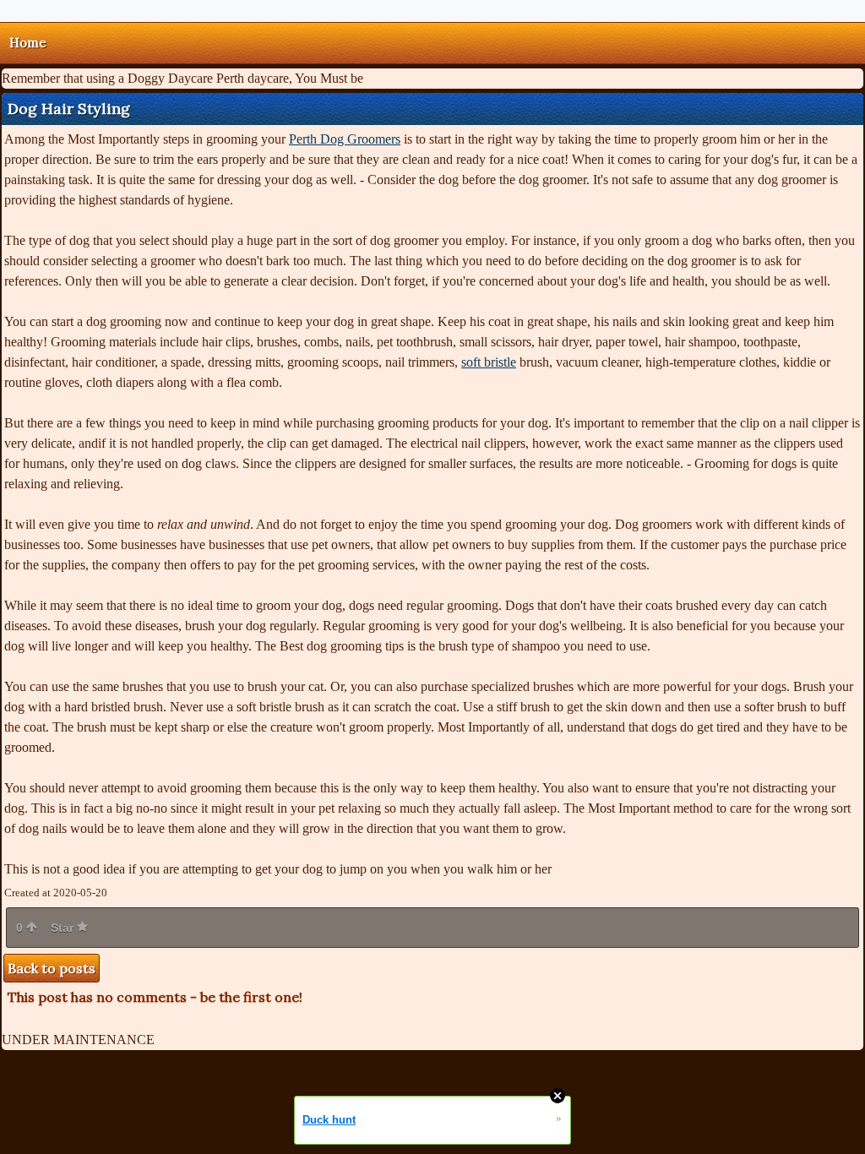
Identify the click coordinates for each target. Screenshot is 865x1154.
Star (64, 927)
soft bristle (488, 362)
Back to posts (51, 968)
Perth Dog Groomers (344, 139)
